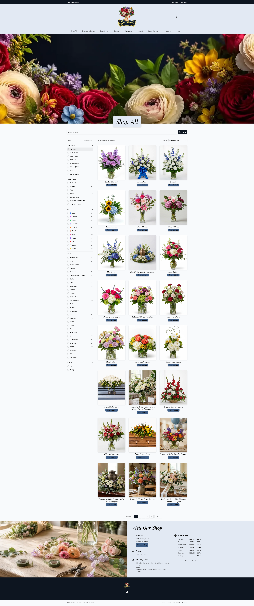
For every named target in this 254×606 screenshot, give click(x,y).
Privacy (169, 603)
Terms (163, 603)
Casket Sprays (153, 31)
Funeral (140, 31)
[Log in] (181, 17)
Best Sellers (104, 31)
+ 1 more (138, 565)
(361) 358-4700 (73, 2)
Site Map (184, 603)
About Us (175, 2)
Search (183, 132)
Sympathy (128, 31)
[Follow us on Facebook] (127, 592)
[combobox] (177, 140)
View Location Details (192, 561)
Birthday (117, 31)
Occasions (167, 31)
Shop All (74, 31)
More (179, 31)
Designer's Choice (88, 31)
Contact (184, 2)
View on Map (143, 545)
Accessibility (176, 603)
